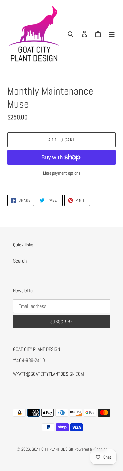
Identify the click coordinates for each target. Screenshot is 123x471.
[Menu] (112, 34)
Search (20, 260)
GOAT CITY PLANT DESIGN (52, 449)
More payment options (61, 173)
